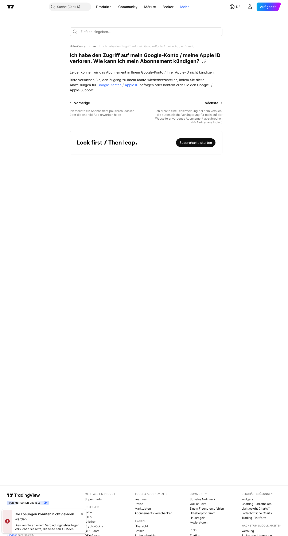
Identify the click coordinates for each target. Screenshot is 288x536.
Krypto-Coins (94, 526)
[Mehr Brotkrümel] (94, 46)
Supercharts (93, 499)
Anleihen (90, 521)
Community (128, 7)
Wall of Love (198, 504)
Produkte (103, 7)
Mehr (184, 7)
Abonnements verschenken (153, 513)
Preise (139, 504)
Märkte (150, 7)
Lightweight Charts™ (256, 508)
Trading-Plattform (254, 518)
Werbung (248, 531)
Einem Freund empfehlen (207, 508)
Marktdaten (143, 508)
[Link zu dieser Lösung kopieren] (204, 61)
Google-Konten (109, 85)
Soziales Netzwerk (202, 499)
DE (238, 7)
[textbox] (147, 31)
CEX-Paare (92, 531)
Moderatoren (198, 522)
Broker (168, 7)
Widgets (247, 499)
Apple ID (132, 85)
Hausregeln (197, 518)
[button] (115, 7)
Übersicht (141, 526)
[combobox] (146, 31)
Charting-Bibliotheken (257, 504)
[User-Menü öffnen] (250, 7)
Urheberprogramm (202, 513)
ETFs (88, 517)
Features (141, 499)
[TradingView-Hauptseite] (23, 495)
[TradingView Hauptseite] (10, 7)
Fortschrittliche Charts (257, 513)
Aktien (89, 512)
